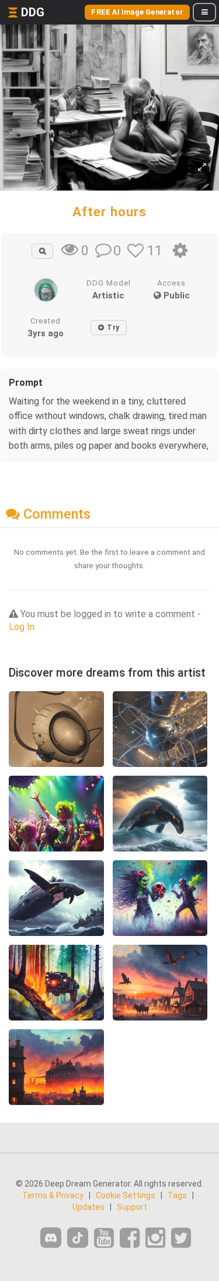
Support (132, 1207)
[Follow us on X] (181, 1238)
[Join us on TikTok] (77, 1237)
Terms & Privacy (53, 1195)
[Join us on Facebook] (130, 1238)
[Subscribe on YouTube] (104, 1238)
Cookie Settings (125, 1195)
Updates (88, 1207)
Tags (177, 1195)
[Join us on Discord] (50, 1237)
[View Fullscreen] (202, 167)
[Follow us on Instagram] (155, 1238)
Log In (21, 626)
